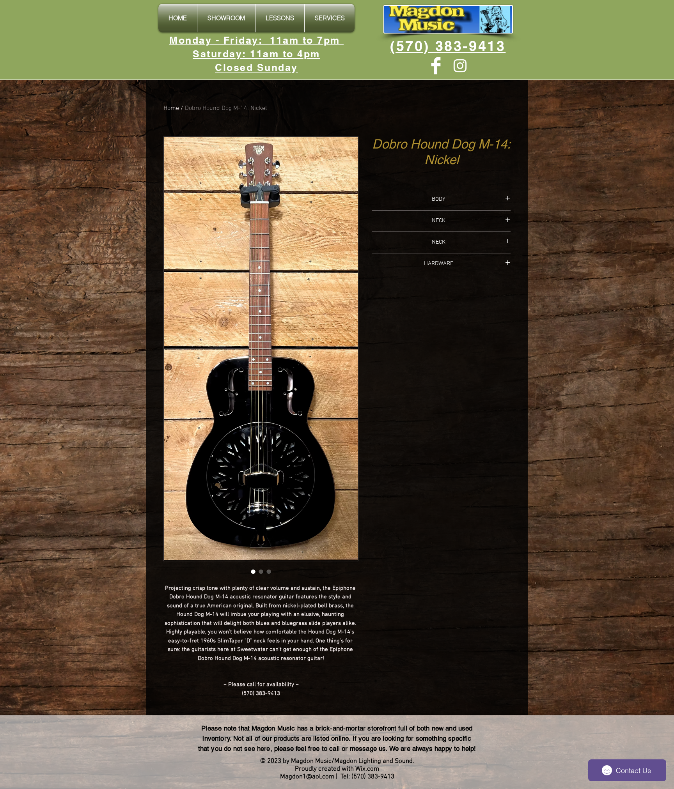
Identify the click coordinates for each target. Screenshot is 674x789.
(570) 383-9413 (448, 45)
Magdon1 (293, 777)
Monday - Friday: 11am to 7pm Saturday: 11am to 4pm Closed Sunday (256, 53)
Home (171, 108)
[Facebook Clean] (436, 65)
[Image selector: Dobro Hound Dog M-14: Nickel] (253, 571)
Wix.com (367, 769)
